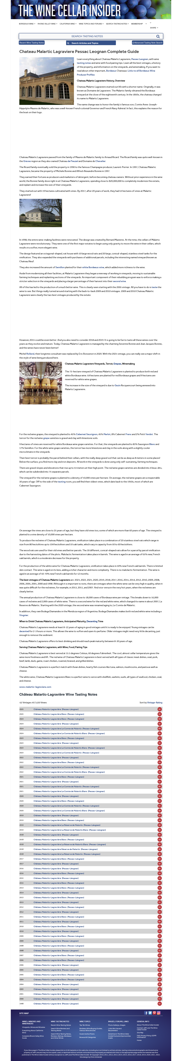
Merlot (107, 434)
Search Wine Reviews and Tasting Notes (60, 1030)
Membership (137, 23)
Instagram (158, 1013)
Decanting (92, 621)
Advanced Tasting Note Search (149, 42)
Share (153, 27)
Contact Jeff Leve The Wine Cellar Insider (147, 1029)
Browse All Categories (87, 1037)
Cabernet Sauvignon (86, 434)
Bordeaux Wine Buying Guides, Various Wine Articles (90, 1030)
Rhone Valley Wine (47, 23)
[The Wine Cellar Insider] (69, 9)
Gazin (118, 385)
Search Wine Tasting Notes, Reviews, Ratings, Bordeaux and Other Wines (61, 1036)
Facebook (146, 1013)
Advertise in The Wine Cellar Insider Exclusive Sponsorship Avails (119, 1036)
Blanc (152, 444)
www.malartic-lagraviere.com (35, 686)
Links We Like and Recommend (115, 1030)
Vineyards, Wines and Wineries (33, 1027)
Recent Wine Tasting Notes (31, 42)
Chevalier (100, 161)
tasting (61, 481)
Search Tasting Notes (116, 23)
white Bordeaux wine (93, 267)
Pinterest (154, 1013)
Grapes (117, 363)
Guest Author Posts (87, 1034)
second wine (119, 281)
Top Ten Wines (84, 1025)
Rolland (30, 353)
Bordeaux (111, 70)
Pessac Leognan (139, 59)
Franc (128, 434)
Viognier (23, 615)
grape (46, 438)
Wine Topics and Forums (90, 23)
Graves (27, 161)
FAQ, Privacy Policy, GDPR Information (146, 1036)
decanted (24, 631)
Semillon (60, 267)
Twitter (150, 1013)
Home (139, 1040)
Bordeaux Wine (26, 23)
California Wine (67, 23)
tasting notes (84, 62)
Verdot (149, 434)
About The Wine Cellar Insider (148, 1025)
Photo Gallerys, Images (116, 1025)
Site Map (140, 1033)
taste (154, 287)
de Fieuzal (73, 161)
